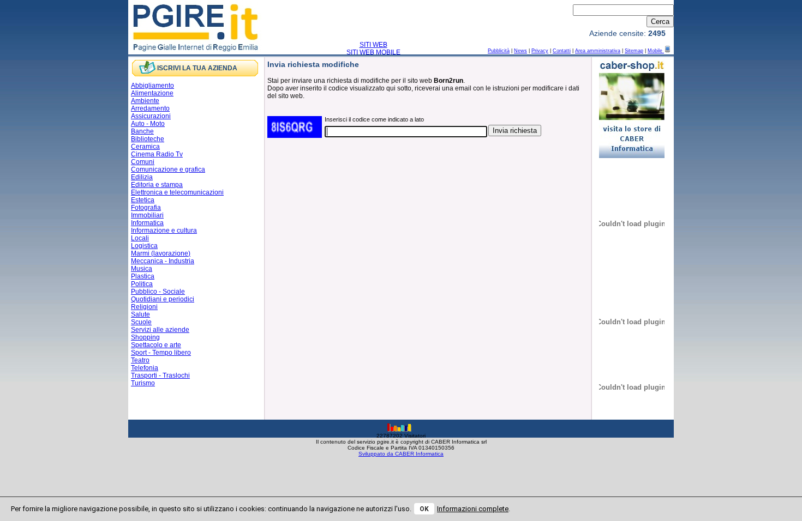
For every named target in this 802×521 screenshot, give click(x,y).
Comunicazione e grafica (168, 169)
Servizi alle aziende (160, 330)
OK (424, 509)
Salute (140, 314)
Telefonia (144, 368)
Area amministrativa (597, 50)
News (520, 50)
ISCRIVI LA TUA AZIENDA (197, 68)
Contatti (562, 50)
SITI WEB (373, 45)
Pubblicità (499, 50)
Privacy (539, 50)
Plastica (142, 276)
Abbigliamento (152, 85)
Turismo (143, 383)
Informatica (147, 223)
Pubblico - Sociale (158, 291)
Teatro (140, 360)
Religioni (144, 307)
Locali (140, 238)
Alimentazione (152, 93)
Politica (142, 284)
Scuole (141, 322)
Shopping (145, 337)
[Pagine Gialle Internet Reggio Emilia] (196, 50)
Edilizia (142, 177)
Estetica (142, 200)
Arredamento (150, 108)
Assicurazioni (151, 116)
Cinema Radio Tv (157, 154)
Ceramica (145, 146)
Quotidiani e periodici (162, 299)
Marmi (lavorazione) (160, 253)
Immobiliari (147, 215)
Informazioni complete (472, 509)
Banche (142, 131)
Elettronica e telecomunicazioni (177, 192)
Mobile (656, 50)
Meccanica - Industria (162, 261)
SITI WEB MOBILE (373, 52)
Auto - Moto (148, 124)
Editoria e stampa (157, 185)
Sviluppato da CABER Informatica (401, 454)
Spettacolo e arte (156, 345)
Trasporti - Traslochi (160, 375)
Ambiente (145, 101)
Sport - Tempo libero (161, 352)
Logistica (144, 246)
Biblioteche (147, 139)
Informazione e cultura (164, 230)
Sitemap (634, 50)
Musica (141, 268)
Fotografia (146, 207)
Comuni (142, 162)
